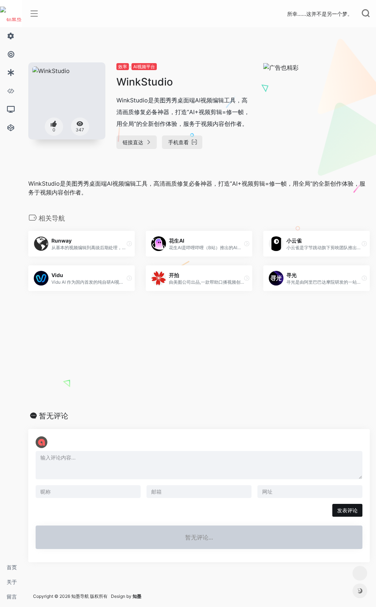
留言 (12, 596)
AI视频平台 (144, 66)
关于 (12, 582)
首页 (12, 567)
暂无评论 (53, 415)
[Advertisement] (199, 351)
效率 (122, 66)
